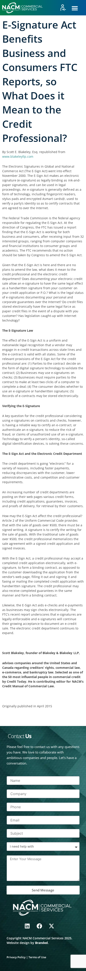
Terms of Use (37, 957)
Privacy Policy (16, 957)
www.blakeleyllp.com (17, 156)
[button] (75, 8)
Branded (41, 943)
